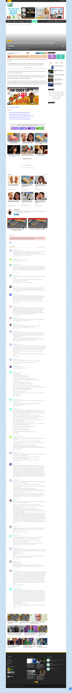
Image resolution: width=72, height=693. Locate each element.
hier (31, 238)
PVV (53, 95)
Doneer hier (34, 21)
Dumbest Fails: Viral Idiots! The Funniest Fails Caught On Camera (27, 155)
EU (52, 93)
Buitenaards (12, 24)
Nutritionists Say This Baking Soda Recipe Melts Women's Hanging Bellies (41, 143)
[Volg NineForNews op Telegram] (23, 128)
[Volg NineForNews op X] (32, 128)
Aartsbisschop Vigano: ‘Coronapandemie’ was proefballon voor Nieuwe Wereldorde (29, 646)
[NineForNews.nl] (9, 4)
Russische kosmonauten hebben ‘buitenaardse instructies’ (19, 112)
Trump (62, 95)
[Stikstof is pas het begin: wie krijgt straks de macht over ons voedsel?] (50, 76)
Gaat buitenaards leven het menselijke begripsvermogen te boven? (21, 115)
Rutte (59, 95)
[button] (15, 128)
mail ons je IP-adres (38, 238)
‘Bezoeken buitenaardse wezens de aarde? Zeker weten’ (19, 117)
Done (51, 663)
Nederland (58, 93)
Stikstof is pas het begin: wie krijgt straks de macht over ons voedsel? (59, 74)
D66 (50, 93)
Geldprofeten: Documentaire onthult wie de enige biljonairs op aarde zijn (13, 622)
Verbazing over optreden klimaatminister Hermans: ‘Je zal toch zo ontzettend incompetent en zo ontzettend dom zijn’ (15, 634)
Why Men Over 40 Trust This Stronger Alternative (41, 155)
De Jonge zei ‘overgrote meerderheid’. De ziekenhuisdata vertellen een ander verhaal (58, 79)
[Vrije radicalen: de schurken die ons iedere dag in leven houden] (50, 67)
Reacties (61, 62)
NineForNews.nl (14, 156)
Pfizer (50, 95)
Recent (56, 62)
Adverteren (9, 663)
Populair (50, 62)
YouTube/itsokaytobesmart (14, 107)
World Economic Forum (56, 98)
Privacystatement (10, 660)
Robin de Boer (11, 48)
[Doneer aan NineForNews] (40, 128)
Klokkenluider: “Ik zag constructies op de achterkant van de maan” (42, 634)
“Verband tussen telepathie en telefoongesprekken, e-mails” (24, 622)
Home (9, 24)
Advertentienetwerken (10, 666)
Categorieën (15, 21)
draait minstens (44, 59)
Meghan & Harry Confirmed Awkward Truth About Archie (27, 142)
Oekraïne (62, 93)
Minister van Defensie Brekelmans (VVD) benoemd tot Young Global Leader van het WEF (14, 646)
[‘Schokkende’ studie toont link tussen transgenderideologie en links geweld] (50, 71)
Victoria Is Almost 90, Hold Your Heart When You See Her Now (14, 155)
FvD (54, 93)
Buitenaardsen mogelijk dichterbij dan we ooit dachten (19, 114)
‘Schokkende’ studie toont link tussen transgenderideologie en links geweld (59, 71)
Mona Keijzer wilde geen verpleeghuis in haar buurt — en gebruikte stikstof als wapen (58, 84)
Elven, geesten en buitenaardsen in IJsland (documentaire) (20, 119)
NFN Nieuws (9, 21)
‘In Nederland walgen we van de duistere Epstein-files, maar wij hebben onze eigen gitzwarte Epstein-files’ (37, 622)
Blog (8, 665)
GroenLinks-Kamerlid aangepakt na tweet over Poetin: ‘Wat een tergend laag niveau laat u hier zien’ (30, 634)
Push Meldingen (21, 21)
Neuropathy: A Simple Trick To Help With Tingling (13, 142)
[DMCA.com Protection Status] (16, 677)
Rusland (56, 95)
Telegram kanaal (28, 21)
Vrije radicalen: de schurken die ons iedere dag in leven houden (59, 66)
